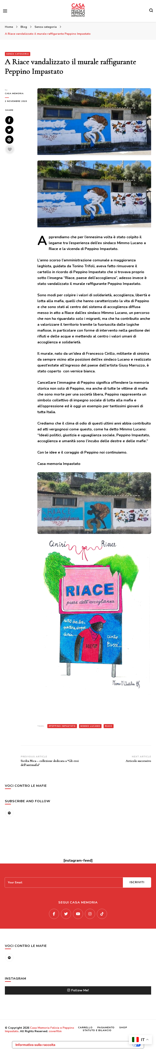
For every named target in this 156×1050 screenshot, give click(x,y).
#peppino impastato (62, 726)
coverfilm (55, 1031)
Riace (108, 726)
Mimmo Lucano (90, 726)
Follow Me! (80, 990)
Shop (123, 1027)
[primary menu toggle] (5, 11)
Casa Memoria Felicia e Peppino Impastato (39, 1029)
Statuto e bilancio (97, 1030)
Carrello (85, 1027)
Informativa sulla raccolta (35, 1045)
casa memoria (14, 93)
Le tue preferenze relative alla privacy (96, 1045)
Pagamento (106, 1027)
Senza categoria (17, 54)
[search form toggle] (151, 11)
